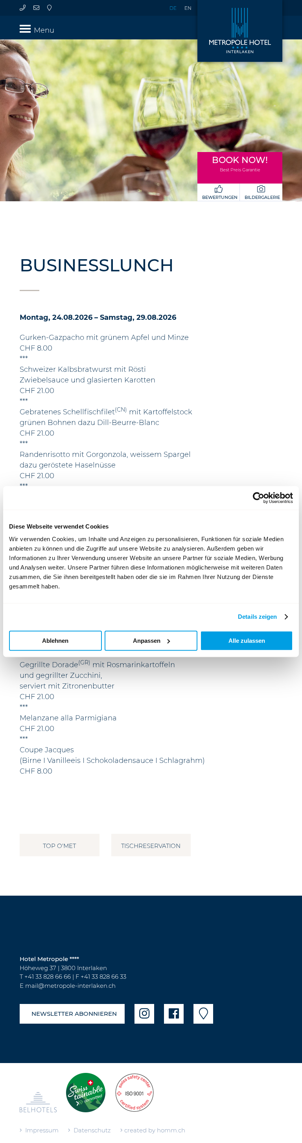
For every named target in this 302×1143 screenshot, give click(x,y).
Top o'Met (59, 846)
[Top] (269, 1128)
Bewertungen (219, 197)
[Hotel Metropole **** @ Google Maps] (49, 8)
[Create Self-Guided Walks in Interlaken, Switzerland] (85, 1096)
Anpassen (146, 640)
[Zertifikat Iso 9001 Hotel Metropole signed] (134, 1096)
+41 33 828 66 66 (47, 976)
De (173, 8)
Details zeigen (257, 616)
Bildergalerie (261, 197)
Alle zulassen (246, 640)
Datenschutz (90, 1130)
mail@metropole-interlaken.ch (70, 985)
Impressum (40, 1130)
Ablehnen (55, 640)
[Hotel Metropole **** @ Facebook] (174, 1014)
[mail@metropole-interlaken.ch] (36, 8)
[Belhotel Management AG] (38, 1105)
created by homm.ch (154, 1130)
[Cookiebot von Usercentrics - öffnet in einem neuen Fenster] (258, 498)
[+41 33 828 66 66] (23, 8)
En (188, 8)
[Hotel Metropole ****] (239, 31)
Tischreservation (150, 846)
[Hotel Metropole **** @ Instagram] (144, 1014)
